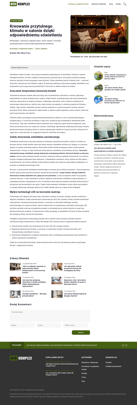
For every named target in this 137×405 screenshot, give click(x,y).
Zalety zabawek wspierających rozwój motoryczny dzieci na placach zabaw (115, 77)
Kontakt (109, 362)
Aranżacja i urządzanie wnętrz (78, 4)
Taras (111, 4)
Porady (118, 4)
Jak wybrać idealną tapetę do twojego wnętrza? (75, 295)
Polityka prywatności (113, 366)
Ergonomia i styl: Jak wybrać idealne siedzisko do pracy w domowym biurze (75, 282)
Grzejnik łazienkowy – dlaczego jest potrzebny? (34, 295)
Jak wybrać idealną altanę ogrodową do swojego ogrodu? (115, 89)
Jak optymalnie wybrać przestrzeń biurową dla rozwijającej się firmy (73, 268)
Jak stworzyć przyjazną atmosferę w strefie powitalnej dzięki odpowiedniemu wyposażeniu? (34, 283)
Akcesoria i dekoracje (99, 4)
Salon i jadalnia (41, 49)
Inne (83, 381)
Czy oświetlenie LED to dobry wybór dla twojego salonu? (60, 374)
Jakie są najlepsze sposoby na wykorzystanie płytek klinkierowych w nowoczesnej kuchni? (34, 269)
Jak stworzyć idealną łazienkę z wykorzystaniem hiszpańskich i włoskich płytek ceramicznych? (61, 345)
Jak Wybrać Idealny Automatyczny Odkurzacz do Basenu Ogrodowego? (115, 101)
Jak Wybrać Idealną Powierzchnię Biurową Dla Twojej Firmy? (62, 365)
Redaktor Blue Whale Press (20, 53)
